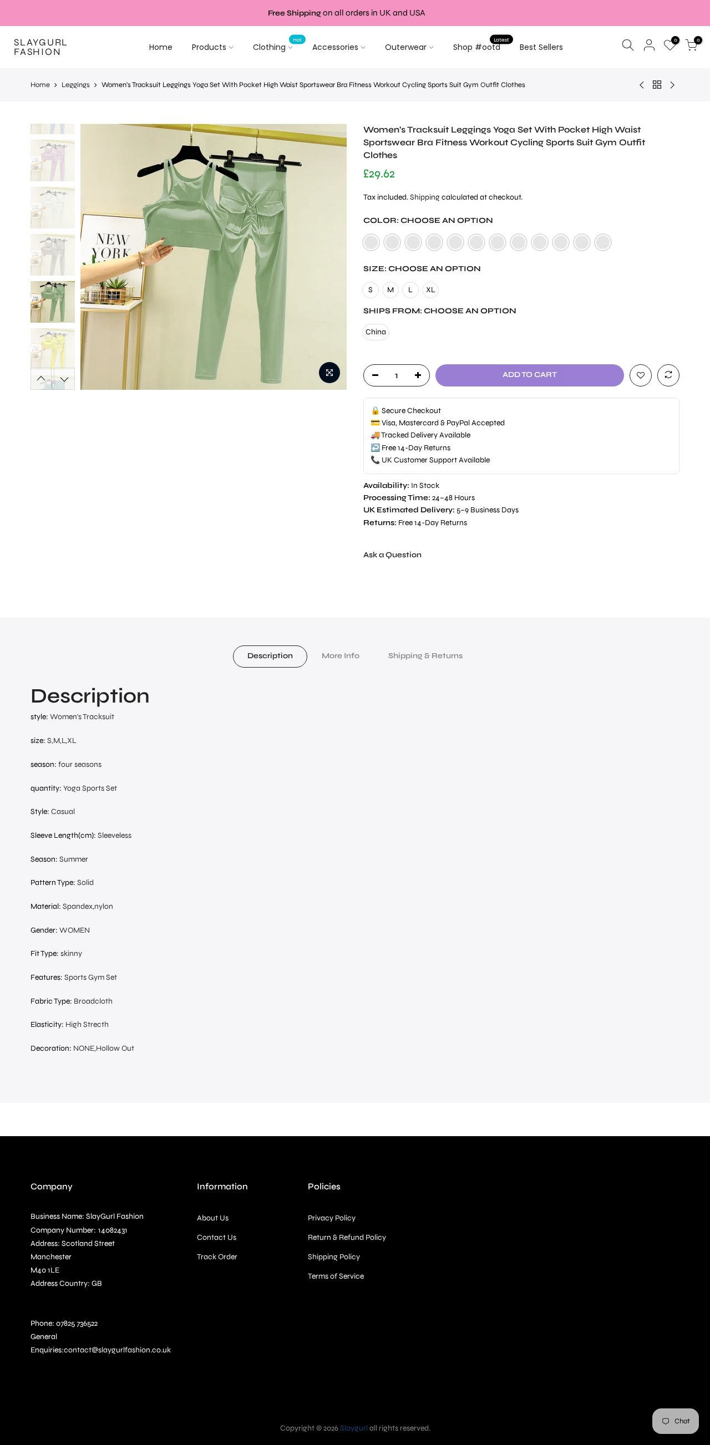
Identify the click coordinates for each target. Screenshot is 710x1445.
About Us (213, 1218)
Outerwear (406, 47)
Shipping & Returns (425, 655)
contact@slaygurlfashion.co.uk (117, 1350)
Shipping (425, 197)
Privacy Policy (332, 1218)
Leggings (76, 84)
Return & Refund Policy (347, 1237)
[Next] (327, 256)
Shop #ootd (481, 45)
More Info (340, 655)
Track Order (217, 1256)
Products (209, 47)
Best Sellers (541, 47)
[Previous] (100, 256)
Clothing (277, 45)
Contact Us (216, 1237)
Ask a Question (392, 554)
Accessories (335, 47)
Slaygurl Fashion (41, 47)
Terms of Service (336, 1276)
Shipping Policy (334, 1256)
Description (270, 655)
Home (161, 47)
